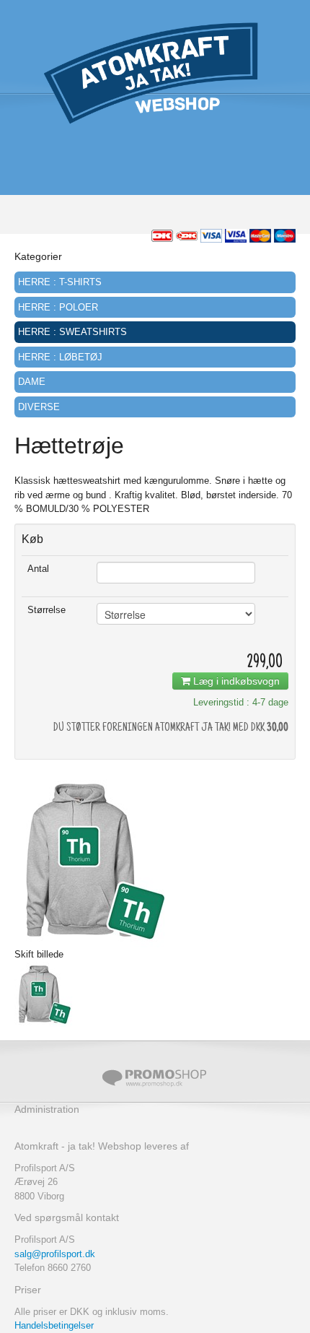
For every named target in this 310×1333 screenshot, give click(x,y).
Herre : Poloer (58, 307)
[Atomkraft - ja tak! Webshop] (155, 71)
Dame (31, 381)
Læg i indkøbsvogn (235, 681)
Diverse (39, 406)
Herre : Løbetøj (60, 357)
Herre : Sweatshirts (72, 331)
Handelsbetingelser (54, 1325)
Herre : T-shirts (60, 282)
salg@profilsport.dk (54, 1254)
